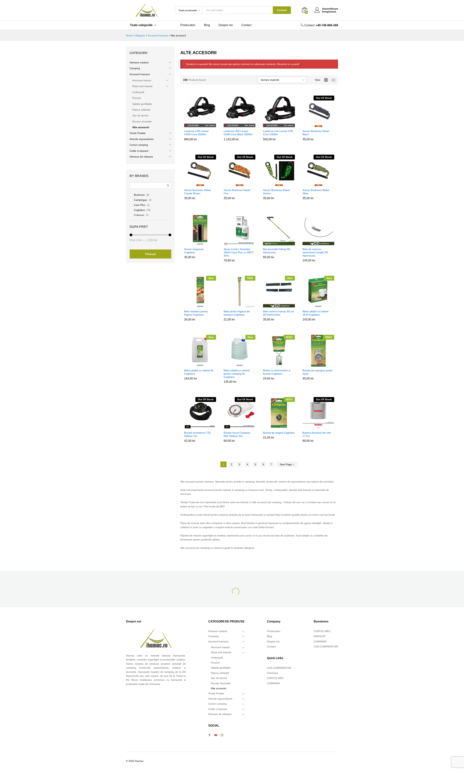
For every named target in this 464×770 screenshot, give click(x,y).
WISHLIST (320, 636)
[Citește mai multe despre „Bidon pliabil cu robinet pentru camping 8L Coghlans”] (239, 364)
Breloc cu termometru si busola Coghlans (276, 372)
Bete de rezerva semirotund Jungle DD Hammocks (315, 252)
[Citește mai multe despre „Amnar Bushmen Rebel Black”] (318, 125)
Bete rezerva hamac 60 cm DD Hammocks (278, 313)
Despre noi (226, 25)
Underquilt (138, 92)
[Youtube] (216, 735)
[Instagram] (222, 735)
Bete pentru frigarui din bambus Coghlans (237, 313)
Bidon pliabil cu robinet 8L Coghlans (199, 372)
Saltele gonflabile (142, 103)
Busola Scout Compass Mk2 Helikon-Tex (237, 434)
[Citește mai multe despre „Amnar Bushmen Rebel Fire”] (239, 184)
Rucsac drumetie (142, 121)
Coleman (139, 215)
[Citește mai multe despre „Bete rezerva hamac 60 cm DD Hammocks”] (278, 305)
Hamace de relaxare (141, 156)
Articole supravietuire (142, 139)
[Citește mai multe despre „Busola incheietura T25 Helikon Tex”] (199, 427)
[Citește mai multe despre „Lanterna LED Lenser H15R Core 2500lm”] (199, 125)
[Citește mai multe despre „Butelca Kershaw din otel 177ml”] (318, 427)
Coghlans (139, 210)
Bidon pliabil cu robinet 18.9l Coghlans (315, 313)
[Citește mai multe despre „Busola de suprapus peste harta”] (318, 364)
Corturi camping (139, 144)
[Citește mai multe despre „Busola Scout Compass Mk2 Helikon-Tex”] (239, 427)
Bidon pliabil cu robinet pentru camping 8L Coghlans (237, 373)
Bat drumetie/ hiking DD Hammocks (276, 251)
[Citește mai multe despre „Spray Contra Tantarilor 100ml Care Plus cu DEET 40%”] (239, 243)
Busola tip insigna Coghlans (279, 432)
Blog (207, 25)
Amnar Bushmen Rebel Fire (237, 192)
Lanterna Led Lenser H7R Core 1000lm (278, 133)
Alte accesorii (140, 127)
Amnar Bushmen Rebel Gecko (276, 192)
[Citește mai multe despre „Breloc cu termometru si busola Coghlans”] (278, 364)
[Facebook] (209, 735)
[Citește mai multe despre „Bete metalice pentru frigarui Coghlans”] (199, 305)
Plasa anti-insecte (142, 86)
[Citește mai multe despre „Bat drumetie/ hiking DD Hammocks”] (278, 243)
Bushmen (139, 194)
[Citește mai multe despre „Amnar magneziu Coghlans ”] (199, 243)
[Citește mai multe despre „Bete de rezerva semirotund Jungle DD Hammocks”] (318, 243)
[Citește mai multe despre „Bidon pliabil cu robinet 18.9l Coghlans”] (318, 305)
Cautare (282, 10)
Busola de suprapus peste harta (317, 372)
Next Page (286, 464)
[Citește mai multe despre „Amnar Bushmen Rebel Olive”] (318, 184)
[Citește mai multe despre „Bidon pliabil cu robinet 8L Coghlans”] (199, 364)
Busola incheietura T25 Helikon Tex (197, 434)
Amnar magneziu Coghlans (194, 251)
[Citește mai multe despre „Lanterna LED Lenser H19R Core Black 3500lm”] (239, 125)
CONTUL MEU (275, 678)
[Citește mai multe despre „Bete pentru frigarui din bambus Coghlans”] (239, 305)
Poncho (136, 97)
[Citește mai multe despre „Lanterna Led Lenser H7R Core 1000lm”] (278, 125)
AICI (222, 506)
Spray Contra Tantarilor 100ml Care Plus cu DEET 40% (239, 252)
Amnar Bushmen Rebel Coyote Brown (197, 192)
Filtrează (150, 254)
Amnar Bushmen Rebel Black (316, 133)
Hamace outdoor (139, 62)
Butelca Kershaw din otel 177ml (317, 434)
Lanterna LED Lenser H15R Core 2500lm (196, 133)
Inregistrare (329, 11)
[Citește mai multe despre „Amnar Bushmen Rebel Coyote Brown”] (199, 184)
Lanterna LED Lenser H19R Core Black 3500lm (238, 133)
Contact (246, 25)
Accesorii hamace (140, 74)
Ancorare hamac (141, 80)
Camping (135, 68)
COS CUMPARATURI (279, 667)
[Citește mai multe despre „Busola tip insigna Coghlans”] (278, 427)
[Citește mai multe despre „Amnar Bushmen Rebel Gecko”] (278, 184)
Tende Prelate (138, 133)
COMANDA (273, 683)
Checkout (272, 673)
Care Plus (139, 204)
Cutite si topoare (139, 150)
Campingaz (140, 199)
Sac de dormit (140, 115)
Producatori (187, 25)
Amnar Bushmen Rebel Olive (316, 192)
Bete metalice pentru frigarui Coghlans (196, 313)
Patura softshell (141, 109)
